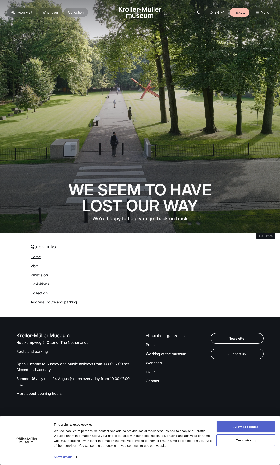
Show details (63, 457)
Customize (243, 440)
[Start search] (199, 12)
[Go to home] (140, 12)
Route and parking (32, 351)
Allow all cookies (245, 426)
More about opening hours (39, 393)
